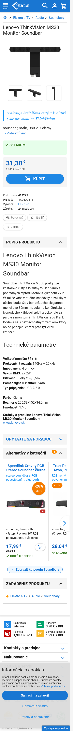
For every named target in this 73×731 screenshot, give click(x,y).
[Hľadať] (45, 6)
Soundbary (56, 18)
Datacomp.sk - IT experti (20, 6)
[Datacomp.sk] (5, 17)
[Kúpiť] (40, 547)
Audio (39, 18)
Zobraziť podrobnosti (53, 686)
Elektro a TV (21, 18)
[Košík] (63, 6)
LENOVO (23, 204)
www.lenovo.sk (14, 422)
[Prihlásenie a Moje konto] (54, 6)
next (65, 523)
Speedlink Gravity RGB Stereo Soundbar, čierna (25, 468)
